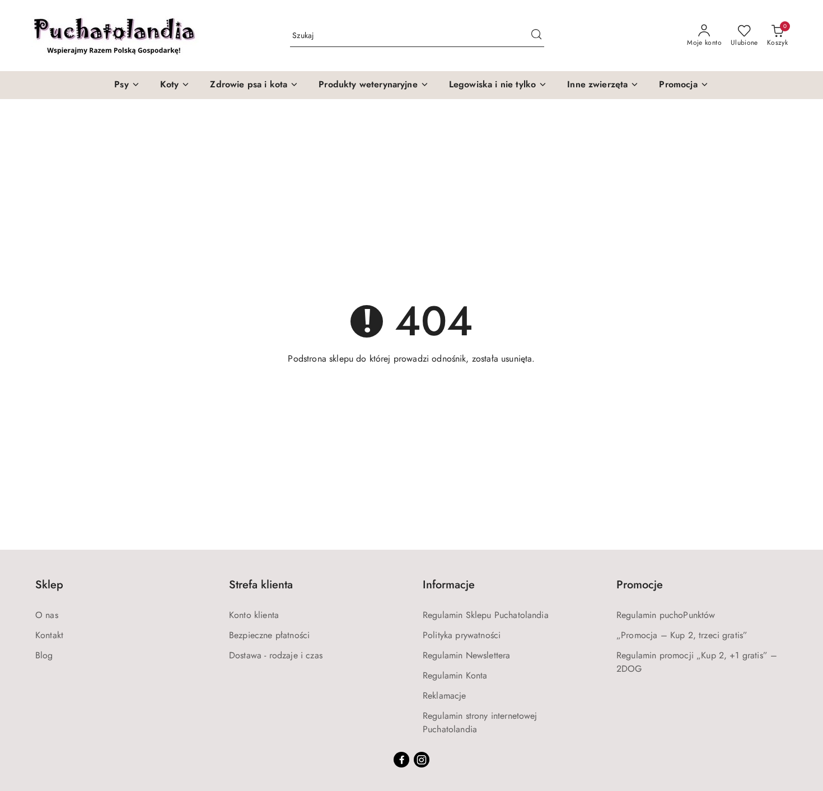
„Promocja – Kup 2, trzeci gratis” (681, 635)
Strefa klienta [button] (261, 585)
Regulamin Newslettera (466, 655)
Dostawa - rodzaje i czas (275, 655)
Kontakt (49, 635)
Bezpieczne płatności (269, 635)
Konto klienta (254, 615)
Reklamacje (444, 695)
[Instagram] (421, 759)
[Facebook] (401, 759)
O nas (46, 615)
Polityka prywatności (462, 635)
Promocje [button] (639, 585)
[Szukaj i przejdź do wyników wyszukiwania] (536, 35)
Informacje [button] (449, 585)
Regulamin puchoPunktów (666, 615)
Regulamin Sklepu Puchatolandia (486, 615)
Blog (44, 655)
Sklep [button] (49, 585)
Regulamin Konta (455, 675)
